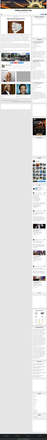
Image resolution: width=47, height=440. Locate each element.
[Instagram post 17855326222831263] (44, 178)
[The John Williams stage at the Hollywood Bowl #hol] (34, 168)
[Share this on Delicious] (23, 62)
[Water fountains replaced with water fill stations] (44, 171)
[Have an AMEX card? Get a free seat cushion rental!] (41, 171)
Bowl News (15, 17)
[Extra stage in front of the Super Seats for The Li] (34, 171)
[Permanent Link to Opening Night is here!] (8, 76)
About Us (28, 435)
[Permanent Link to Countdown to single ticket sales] (23, 76)
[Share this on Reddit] (17, 62)
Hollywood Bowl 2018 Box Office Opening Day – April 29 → (21, 101)
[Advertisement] (19, 106)
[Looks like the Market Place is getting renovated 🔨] (41, 168)
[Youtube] (43, 14)
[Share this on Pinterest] (15, 62)
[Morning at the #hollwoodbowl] (41, 175)
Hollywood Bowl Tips (23, 10)
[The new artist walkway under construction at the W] (44, 164)
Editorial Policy (17, 435)
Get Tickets (34, 47)
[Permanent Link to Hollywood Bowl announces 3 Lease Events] (8, 89)
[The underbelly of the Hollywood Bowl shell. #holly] (37, 178)
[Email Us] (44, 14)
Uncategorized (35, 411)
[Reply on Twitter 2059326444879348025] (33, 237)
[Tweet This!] (10, 62)
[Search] (45, 14)
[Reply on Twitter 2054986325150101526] (33, 289)
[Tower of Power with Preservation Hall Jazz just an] (37, 164)
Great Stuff (34, 399)
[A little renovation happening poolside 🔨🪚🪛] (41, 164)
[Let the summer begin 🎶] (34, 164)
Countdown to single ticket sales (21, 82)
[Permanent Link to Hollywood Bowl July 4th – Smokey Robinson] (23, 89)
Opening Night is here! (5, 82)
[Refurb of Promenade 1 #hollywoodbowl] (37, 175)
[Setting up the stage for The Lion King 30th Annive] (37, 171)
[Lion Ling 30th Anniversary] (44, 168)
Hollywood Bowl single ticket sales (16, 19)
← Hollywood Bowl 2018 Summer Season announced (9, 100)
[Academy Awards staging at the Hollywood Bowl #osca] (34, 178)
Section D (34, 404)
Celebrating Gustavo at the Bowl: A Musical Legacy (38, 83)
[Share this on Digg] (20, 62)
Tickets (17, 17)
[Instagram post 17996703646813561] (44, 175)
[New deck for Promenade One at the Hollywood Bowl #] (34, 175)
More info (34, 88)
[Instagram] (42, 14)
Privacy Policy (6, 435)
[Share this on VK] (18, 62)
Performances (35, 401)
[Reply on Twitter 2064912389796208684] (33, 208)
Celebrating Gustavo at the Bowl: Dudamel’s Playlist (38, 42)
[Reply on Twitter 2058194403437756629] (33, 263)
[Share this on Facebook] (12, 62)
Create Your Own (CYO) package (14, 36)
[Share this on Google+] (14, 62)
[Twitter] (40, 14)
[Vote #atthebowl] (41, 178)
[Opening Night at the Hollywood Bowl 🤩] (37, 168)
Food (33, 397)
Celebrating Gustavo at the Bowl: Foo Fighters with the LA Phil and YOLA (39, 60)
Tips (33, 408)
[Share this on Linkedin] (21, 62)
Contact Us (40, 435)
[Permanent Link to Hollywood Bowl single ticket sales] (15, 27)
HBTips (14, 20)
